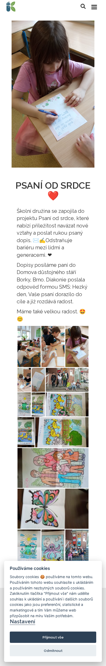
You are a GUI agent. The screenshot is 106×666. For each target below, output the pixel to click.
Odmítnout (53, 651)
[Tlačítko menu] (94, 7)
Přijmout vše (53, 637)
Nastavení (22, 621)
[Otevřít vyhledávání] (83, 6)
